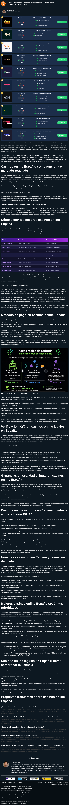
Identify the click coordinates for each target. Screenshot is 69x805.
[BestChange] (58, 779)
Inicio (10, 2)
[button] (42, 2)
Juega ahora (62, 22)
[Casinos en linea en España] (3, 3)
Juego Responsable (48, 782)
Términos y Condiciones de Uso (59, 784)
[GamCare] (10, 779)
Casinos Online (20, 782)
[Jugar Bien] (34, 779)
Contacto (39, 782)
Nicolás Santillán (10, 10)
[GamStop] (22, 779)
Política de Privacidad (62, 782)
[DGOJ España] (46, 779)
